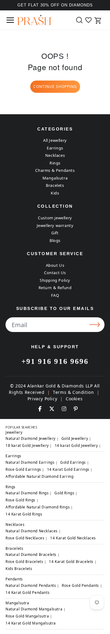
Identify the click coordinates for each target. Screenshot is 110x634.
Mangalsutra (55, 178)
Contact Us (55, 272)
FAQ (55, 295)
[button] (10, 20)
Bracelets (55, 185)
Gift (54, 233)
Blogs (55, 240)
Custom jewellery (55, 218)
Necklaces (55, 155)
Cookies (74, 399)
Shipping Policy (55, 280)
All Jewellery (55, 140)
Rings (55, 163)
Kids (55, 193)
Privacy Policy (42, 399)
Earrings (55, 148)
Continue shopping (55, 86)
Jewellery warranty (55, 225)
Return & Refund (55, 287)
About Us (55, 265)
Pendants (14, 579)
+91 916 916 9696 (55, 361)
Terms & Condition (73, 392)
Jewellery (14, 432)
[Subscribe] (95, 324)
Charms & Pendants (55, 170)
